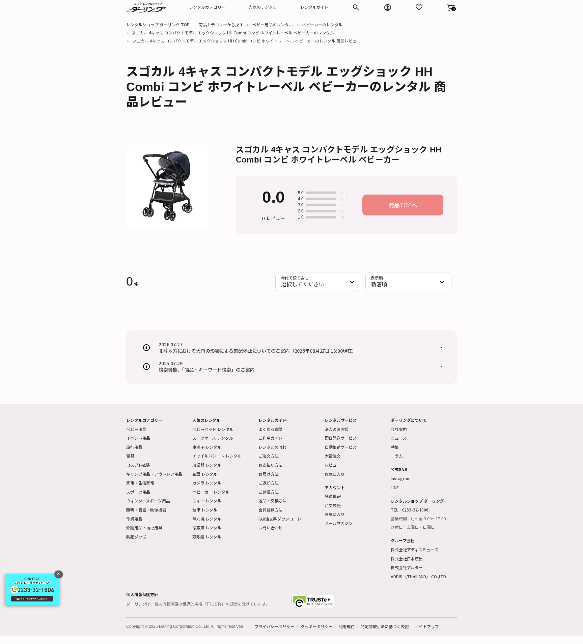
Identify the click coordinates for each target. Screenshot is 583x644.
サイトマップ (427, 626)
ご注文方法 (268, 456)
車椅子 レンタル (206, 447)
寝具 (130, 456)
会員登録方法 (270, 510)
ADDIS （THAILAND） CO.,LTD (418, 576)
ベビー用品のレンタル (272, 24)
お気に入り (334, 474)
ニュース (399, 438)
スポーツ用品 (138, 492)
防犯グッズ (136, 536)
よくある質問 (270, 429)
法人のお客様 (337, 429)
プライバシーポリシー (274, 626)
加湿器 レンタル (206, 465)
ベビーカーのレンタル (322, 24)
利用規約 (347, 626)
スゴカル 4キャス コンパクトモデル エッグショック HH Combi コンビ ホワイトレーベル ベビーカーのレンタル (233, 32)
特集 (395, 447)
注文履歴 (333, 505)
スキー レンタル (206, 500)
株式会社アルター (407, 567)
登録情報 (333, 496)
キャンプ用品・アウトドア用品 (154, 474)
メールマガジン (339, 523)
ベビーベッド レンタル (212, 429)
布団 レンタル (204, 474)
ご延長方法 (268, 492)
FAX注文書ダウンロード (279, 519)
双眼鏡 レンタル (206, 536)
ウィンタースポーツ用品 (148, 500)
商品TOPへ (402, 205)
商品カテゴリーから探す (221, 24)
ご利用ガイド (270, 438)
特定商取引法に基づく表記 (385, 626)
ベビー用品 (136, 429)
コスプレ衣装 (138, 465)
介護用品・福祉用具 (144, 527)
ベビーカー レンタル (210, 492)
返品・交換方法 (272, 500)
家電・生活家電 (140, 483)
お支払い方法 (270, 465)
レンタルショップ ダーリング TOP (158, 24)
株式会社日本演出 (407, 558)
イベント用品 (138, 438)
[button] (450, 7)
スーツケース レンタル (212, 438)
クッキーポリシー (317, 626)
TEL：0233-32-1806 (409, 510)
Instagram (401, 478)
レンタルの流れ (272, 447)
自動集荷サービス (341, 447)
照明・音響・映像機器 (146, 510)
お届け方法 (268, 474)
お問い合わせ (270, 527)
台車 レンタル (204, 510)
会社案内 (399, 429)
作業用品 (134, 519)
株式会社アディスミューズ (414, 549)
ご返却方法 (268, 483)
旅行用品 (134, 447)
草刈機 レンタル (206, 519)
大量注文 (333, 456)
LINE (395, 487)
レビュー (333, 465)
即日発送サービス (341, 438)
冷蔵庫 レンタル (206, 527)
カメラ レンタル (206, 483)
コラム (397, 456)
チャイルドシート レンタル (216, 456)
